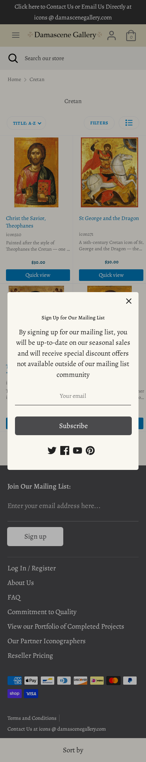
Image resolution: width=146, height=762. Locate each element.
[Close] (129, 302)
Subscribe (73, 426)
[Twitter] (52, 450)
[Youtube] (77, 450)
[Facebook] (64, 450)
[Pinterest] (90, 450)
